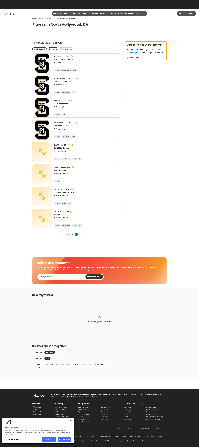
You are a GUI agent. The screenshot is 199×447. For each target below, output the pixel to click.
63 (72, 234)
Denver (126, 414)
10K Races (81, 419)
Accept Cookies (64, 439)
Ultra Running (105, 412)
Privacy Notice (91, 436)
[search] (146, 13)
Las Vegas (127, 419)
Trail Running (105, 414)
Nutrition (118, 13)
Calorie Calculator (152, 410)
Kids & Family (129, 13)
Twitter (36, 410)
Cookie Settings (13, 439)
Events (55, 13)
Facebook (37, 407)
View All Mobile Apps (62, 417)
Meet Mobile (59, 414)
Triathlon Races (83, 410)
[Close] (71, 420)
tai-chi (59, 352)
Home (34, 19)
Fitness (102, 13)
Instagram (38, 414)
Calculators (64, 13)
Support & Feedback (128, 436)
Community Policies (81, 441)
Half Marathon (106, 407)
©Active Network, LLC (114, 441)
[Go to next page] (92, 234)
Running (85, 13)
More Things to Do (84, 421)
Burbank (50, 364)
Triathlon (94, 13)
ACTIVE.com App (61, 407)
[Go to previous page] (60, 234)
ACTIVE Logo (36, 395)
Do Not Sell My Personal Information (154, 429)
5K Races (81, 417)
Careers (116, 436)
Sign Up (182, 13)
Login (191, 13)
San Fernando (102, 364)
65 (80, 234)
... (68, 234)
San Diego (127, 407)
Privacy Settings (104, 436)
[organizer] (142, 13)
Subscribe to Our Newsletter (128, 429)
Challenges (76, 13)
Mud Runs (104, 417)
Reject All (49, 439)
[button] (53, 49)
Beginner (56, 358)
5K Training (150, 412)
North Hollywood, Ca (46, 19)
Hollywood (88, 364)
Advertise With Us (157, 436)
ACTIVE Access (143, 436)
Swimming (104, 419)
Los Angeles (128, 410)
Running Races (83, 407)
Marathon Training (153, 419)
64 (76, 234)
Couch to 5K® (60, 410)
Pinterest (37, 412)
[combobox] (39, 49)
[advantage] (138, 13)
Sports (110, 13)
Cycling (80, 412)
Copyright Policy (78, 436)
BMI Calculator (151, 407)
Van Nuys (61, 364)
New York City (128, 412)
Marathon (104, 410)
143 (88, 234)
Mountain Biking (83, 414)
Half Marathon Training (154, 417)
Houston (127, 417)
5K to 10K (58, 412)
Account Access (78, 429)
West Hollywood (74, 364)
